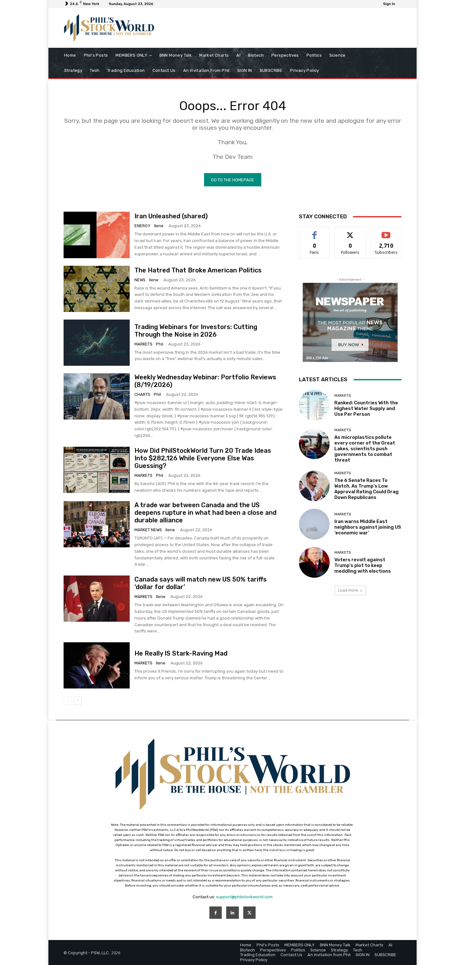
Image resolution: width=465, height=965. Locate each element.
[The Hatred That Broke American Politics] (97, 289)
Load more (348, 590)
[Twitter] (249, 912)
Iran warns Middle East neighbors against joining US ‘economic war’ (367, 527)
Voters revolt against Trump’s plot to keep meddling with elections (362, 565)
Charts (142, 394)
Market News (148, 530)
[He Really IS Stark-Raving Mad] (97, 665)
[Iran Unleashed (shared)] (97, 235)
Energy (142, 226)
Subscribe (386, 231)
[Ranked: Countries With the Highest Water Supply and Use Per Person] (314, 405)
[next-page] (78, 700)
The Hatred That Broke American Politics (198, 270)
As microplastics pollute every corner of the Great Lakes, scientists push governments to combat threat (364, 448)
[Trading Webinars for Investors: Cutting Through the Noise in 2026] (97, 343)
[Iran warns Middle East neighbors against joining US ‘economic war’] (314, 524)
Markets (143, 344)
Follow (350, 231)
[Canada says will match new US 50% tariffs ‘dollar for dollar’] (97, 599)
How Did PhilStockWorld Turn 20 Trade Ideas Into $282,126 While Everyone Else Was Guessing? (202, 458)
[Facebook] (215, 912)
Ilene (159, 225)
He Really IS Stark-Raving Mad (180, 653)
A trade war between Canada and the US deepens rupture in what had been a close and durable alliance (205, 512)
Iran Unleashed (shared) (171, 216)
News (140, 280)
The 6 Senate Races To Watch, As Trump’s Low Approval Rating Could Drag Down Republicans (366, 488)
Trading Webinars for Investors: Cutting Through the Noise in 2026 (195, 330)
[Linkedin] (232, 912)
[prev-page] (67, 700)
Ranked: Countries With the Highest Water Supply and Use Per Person (366, 408)
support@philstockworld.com (244, 896)
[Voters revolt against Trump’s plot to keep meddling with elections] (314, 562)
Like (314, 231)
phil (159, 344)
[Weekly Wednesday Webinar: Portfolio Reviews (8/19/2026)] (97, 396)
